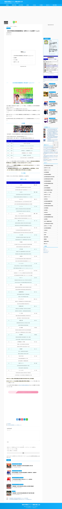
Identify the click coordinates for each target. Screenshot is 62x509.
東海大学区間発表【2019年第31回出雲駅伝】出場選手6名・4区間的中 (24, 472)
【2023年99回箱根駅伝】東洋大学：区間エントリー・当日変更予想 (53, 113)
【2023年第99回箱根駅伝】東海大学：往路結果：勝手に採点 (53, 86)
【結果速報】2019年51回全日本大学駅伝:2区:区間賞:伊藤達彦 (23, 486)
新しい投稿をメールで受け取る (12, 450)
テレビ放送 (15, 59)
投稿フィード (45, 249)
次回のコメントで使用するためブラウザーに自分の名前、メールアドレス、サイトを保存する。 (21, 447)
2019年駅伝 (9, 423)
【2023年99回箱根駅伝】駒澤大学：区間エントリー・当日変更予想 (53, 121)
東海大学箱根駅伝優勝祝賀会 (24, 385)
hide (24, 51)
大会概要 (15, 57)
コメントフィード (46, 251)
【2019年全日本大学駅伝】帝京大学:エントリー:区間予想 (22, 479)
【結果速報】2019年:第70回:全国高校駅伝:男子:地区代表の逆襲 (23, 493)
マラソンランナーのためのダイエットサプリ (23, 392)
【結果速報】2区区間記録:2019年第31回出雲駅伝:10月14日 (22, 465)
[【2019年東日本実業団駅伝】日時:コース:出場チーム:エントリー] (24, 419)
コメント (8, 430)
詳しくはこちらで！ (52, 53)
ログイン (44, 248)
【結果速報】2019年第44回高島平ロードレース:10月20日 (18, 498)
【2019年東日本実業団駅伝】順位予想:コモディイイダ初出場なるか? (20, 499)
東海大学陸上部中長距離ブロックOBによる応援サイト (31, 506)
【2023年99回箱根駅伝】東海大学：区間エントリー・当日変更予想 (53, 104)
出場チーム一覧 (16, 61)
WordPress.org (45, 252)
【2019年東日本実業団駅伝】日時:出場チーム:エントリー (23, 55)
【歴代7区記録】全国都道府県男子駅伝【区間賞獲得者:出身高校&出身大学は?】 (52, 137)
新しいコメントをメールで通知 (12, 448)
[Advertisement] (31, 13)
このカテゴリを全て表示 (51, 73)
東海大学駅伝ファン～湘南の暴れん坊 (14, 1)
